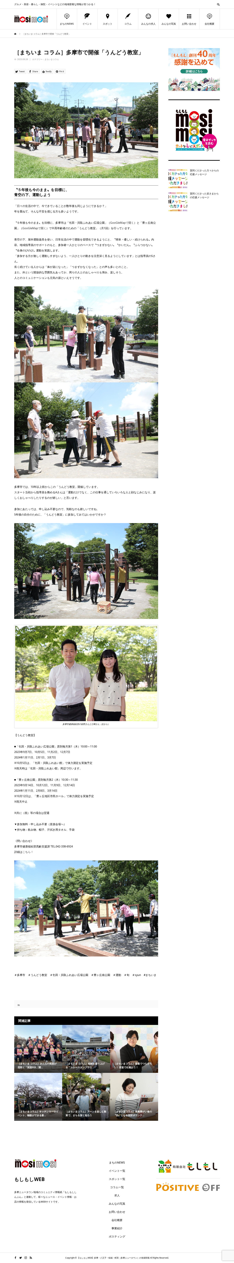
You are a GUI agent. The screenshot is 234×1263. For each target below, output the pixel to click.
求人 (117, 1195)
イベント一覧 (117, 1171)
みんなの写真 (169, 23)
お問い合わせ (189, 23)
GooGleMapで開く (122, 223)
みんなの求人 (148, 23)
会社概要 (209, 23)
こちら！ (27, 852)
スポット (107, 23)
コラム (128, 23)
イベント (87, 23)
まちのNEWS (67, 23)
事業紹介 (117, 1228)
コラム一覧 (117, 1187)
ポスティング (117, 1236)
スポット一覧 (117, 1179)
